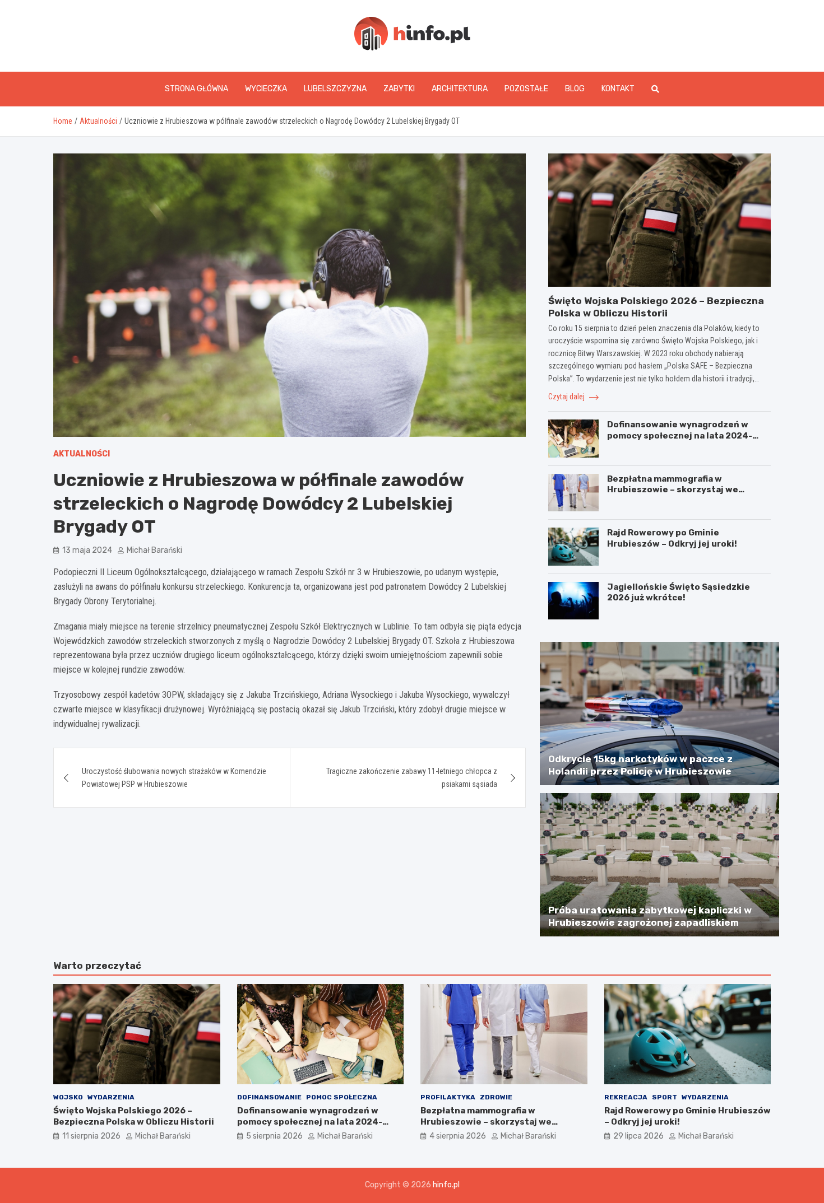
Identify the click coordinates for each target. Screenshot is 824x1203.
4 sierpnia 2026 (457, 1136)
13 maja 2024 (87, 550)
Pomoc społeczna (341, 1097)
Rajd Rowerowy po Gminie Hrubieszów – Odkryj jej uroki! (672, 538)
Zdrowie (496, 1097)
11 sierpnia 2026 (91, 1136)
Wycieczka (266, 89)
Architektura (460, 89)
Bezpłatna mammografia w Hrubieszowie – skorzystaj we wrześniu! (672, 490)
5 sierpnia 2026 (274, 1136)
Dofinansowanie (269, 1097)
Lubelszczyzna (335, 89)
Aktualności (81, 454)
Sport (664, 1097)
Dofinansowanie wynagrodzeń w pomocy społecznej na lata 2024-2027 (679, 435)
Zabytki (399, 89)
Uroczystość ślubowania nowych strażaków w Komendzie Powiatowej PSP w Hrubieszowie (174, 777)
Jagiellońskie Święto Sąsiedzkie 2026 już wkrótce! (678, 592)
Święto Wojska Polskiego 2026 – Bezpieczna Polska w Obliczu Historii (133, 1116)
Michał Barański (154, 550)
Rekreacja (625, 1097)
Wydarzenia (111, 1097)
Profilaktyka (447, 1097)
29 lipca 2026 (638, 1136)
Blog (575, 89)
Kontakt (618, 89)
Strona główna (196, 89)
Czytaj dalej (567, 396)
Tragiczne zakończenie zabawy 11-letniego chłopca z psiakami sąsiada (411, 777)
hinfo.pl (446, 1185)
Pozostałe (526, 89)
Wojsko (68, 1097)
